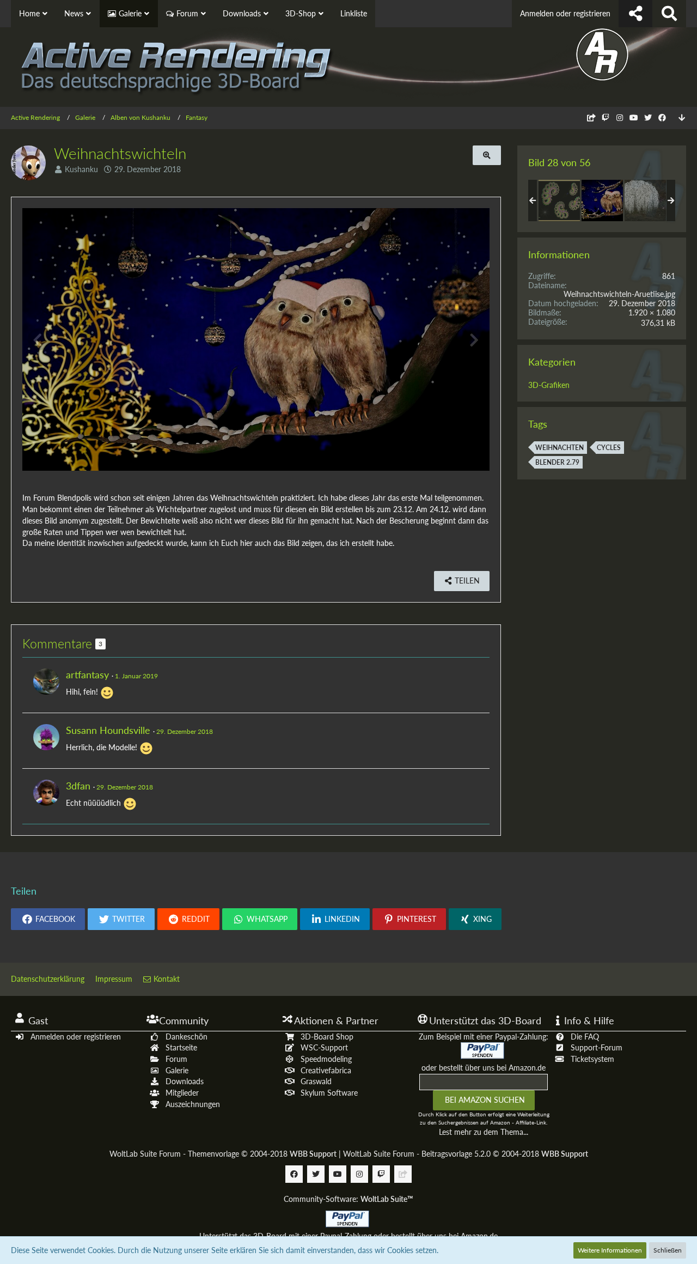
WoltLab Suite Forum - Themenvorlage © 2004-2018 (223, 1153)
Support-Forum (596, 1047)
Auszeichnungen (193, 1104)
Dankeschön (186, 1036)
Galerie (177, 1070)
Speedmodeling (326, 1059)
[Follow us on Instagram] (619, 117)
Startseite (181, 1047)
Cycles (609, 447)
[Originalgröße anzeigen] (487, 155)
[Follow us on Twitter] (648, 117)
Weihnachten (559, 447)
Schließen (667, 1250)
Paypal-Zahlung (345, 1236)
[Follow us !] (635, 13)
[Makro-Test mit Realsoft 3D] (559, 200)
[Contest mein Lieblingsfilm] (645, 200)
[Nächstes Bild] (473, 339)
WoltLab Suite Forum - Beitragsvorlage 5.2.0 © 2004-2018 (465, 1153)
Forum (176, 1059)
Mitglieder (182, 1092)
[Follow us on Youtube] (633, 117)
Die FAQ (585, 1036)
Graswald (316, 1081)
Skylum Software (329, 1092)
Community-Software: (348, 1199)
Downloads (185, 1081)
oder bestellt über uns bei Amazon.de (483, 1067)
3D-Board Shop (327, 1036)
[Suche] (669, 13)
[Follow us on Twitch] (605, 117)
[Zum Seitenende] (681, 118)
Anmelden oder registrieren (565, 13)
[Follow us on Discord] (591, 117)
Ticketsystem (592, 1059)
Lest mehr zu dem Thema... (483, 1132)
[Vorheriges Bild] (39, 339)
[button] (48, 919)
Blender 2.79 (557, 462)
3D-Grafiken (549, 385)
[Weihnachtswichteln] (602, 200)
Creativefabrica (326, 1070)
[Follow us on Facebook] (662, 117)
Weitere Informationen (610, 1250)
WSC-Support (324, 1047)
